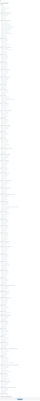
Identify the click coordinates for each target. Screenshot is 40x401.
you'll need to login (22, 398)
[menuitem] (0, 1)
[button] (0, 0)
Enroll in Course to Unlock (20, 399)
